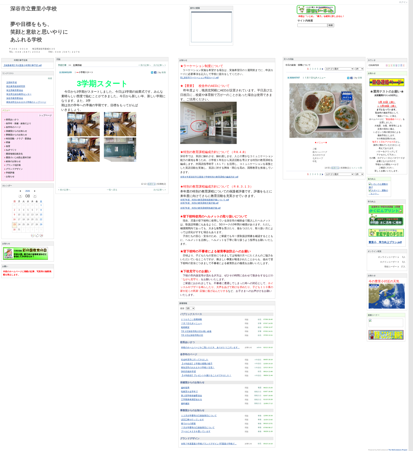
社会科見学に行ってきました (194, 359)
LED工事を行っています (192, 419)
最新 (183, 308)
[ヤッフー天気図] (387, 308)
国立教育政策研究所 (15, 86)
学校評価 (10, 172)
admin (259, 347)
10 (19, 214)
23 (14, 224)
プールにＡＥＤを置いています (195, 431)
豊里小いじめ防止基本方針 (18, 157)
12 (28, 214)
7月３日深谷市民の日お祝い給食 (196, 331)
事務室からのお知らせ (16, 134)
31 (36, 205)
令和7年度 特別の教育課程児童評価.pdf (199, 203)
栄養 (259, 323)
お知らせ (10, 176)
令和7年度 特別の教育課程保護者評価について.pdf (204, 200)
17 (19, 219)
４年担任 (257, 360)
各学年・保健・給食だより (18, 123)
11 (24, 214)
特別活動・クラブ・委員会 (18, 138)
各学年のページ (13, 127)
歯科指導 (185, 387)
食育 (8, 146)
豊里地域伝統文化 (14, 154)
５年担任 (257, 368)
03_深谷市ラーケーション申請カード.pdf (199, 77)
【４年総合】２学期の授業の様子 (196, 363)
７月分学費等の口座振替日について (198, 427)
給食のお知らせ (13, 161)
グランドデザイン (14, 169)
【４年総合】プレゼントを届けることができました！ (206, 375)
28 (23, 205)
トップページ (45, 115)
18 (23, 219)
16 (14, 219)
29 (28, 205)
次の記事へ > (159, 65)
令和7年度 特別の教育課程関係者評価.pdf (200, 208)
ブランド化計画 (13, 165)
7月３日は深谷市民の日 (192, 335)
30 (32, 205)
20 (32, 219)
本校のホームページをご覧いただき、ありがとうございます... (210, 347)
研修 (8, 142)
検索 (50, 78)
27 (19, 205)
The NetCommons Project (397, 450)
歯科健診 (185, 403)
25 (23, 224)
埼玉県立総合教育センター (18, 94)
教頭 (259, 327)
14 (36, 214)
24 (19, 224)
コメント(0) (356, 168)
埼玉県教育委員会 (14, 90)
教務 (164, 72)
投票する (151, 184)
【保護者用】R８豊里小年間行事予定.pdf (22, 65)
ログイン (403, 2)
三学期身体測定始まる (191, 399)
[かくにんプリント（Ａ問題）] (386, 213)
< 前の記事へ (145, 65)
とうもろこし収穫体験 (191, 319)
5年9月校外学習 (188, 371)
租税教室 (185, 327)
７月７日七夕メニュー (191, 323)
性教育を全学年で (189, 391)
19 (28, 219)
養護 (259, 388)
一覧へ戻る (112, 190)
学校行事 (62, 65)
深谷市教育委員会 (14, 98)
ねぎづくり (11, 150)
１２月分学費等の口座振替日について (199, 415)
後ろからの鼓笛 (188, 423)
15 (41, 214)
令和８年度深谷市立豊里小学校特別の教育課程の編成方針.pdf (209, 177)
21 (36, 219)
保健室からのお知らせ (16, 131)
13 (32, 214)
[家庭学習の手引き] (386, 236)
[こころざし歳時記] (386, 339)
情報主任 (257, 392)
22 (41, 219)
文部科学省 (11, 82)
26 (14, 205)
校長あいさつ (12, 119)
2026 (27, 191)
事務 (259, 416)
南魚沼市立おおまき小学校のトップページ (26, 102)
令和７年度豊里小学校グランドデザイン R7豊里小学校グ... (209, 443)
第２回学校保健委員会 (191, 395)
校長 (259, 319)
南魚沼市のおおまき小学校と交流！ (198, 367)
